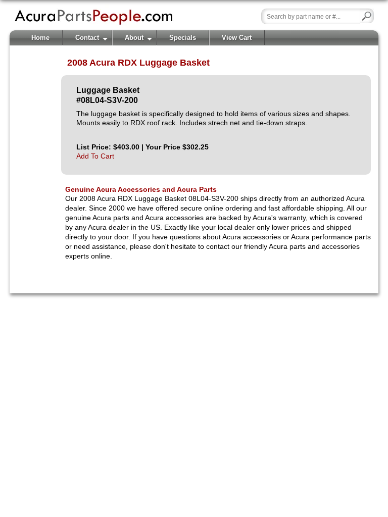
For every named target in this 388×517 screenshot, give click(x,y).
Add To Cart (95, 156)
